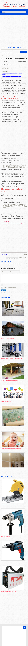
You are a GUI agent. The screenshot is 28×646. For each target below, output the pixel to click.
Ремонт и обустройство (14, 47)
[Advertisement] (14, 29)
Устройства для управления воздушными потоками (12, 74)
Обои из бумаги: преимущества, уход (9, 427)
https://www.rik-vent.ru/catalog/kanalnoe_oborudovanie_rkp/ (12, 222)
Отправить (3, 290)
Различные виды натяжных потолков (10, 468)
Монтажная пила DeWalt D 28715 (8, 504)
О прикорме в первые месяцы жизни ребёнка (11, 448)
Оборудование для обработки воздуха (12, 76)
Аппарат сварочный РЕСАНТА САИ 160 (9, 591)
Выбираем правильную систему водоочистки (11, 358)
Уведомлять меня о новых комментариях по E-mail (14, 292)
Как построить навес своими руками (9, 380)
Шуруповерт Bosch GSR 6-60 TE (7, 561)
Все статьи (4, 254)
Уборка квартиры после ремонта (8, 316)
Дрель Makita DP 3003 (5, 536)
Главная (3, 47)
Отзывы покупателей (6, 401)
